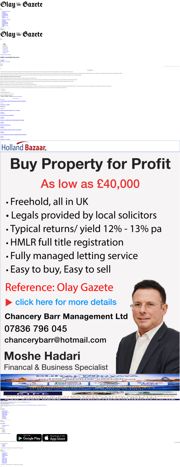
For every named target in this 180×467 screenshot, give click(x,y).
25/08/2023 (2, 60)
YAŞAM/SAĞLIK (5, 13)
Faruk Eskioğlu (2, 113)
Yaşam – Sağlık (4, 458)
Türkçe (6, 406)
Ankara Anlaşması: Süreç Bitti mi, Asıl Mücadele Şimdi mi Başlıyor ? (13, 134)
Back (1, 407)
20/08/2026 (2, 131)
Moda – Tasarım (4, 460)
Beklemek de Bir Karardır (5, 124)
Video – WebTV (4, 462)
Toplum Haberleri (5, 414)
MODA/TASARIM (5, 17)
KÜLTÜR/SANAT (5, 14)
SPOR (3, 26)
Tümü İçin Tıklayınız (16, 98)
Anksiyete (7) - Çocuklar (5, 139)
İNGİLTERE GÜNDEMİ (6, 11)
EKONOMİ (4, 21)
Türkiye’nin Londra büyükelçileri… (7, 115)
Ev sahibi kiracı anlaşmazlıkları (17, 96)
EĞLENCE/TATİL (5, 15)
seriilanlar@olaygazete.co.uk (4, 403)
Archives (3, 430)
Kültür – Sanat (4, 413)
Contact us (3, 431)
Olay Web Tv (4, 416)
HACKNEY (6, 47)
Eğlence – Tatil (4, 461)
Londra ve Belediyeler (5, 412)
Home (1, 54)
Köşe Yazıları (4, 54)
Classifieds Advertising (5, 425)
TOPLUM (3, 12)
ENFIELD (5, 45)
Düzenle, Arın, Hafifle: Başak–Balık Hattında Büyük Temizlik (12, 120)
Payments (3, 426)
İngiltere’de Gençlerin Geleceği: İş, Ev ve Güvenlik (10, 110)
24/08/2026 (2, 122)
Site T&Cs (3, 429)
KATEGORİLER (5, 452)
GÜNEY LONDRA (6, 51)
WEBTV (3, 16)
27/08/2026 (2, 112)
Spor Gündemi (4, 418)
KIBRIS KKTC (5, 52)
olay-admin (3, 59)
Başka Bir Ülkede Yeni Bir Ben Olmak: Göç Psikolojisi (10, 129)
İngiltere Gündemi (5, 410)
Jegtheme (21, 447)
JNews (4, 447)
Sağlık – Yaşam (4, 411)
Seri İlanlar (3, 453)
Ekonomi (3, 415)
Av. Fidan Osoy (8, 54)
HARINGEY (6, 48)
